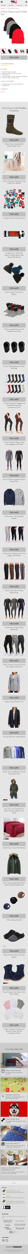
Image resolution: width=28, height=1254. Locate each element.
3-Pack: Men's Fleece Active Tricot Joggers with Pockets (14, 554)
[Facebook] (3, 1240)
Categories (3, 5)
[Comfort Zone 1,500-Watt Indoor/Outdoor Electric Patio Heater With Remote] (14, 244)
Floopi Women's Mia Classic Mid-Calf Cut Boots (14, 993)
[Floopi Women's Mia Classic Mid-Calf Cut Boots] (14, 983)
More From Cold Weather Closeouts (14, 109)
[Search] (26, 2)
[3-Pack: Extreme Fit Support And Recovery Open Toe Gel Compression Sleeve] (14, 1020)
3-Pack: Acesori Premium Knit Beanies (14, 293)
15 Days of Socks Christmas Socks (14, 218)
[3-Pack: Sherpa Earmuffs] (14, 911)
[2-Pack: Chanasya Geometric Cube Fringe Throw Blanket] (14, 172)
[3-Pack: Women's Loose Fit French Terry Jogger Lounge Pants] (14, 656)
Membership (5, 1214)
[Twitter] (7, 1240)
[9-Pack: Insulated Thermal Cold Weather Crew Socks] (14, 320)
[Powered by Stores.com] (14, 1247)
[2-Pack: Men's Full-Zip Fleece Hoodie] (14, 508)
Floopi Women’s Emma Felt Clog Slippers (14, 956)
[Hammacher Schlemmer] (8, 1221)
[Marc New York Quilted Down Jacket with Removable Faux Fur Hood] (14, 800)
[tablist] (14, 51)
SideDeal (3, 8)
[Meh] (8, 1224)
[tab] (3, 51)
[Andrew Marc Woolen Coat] (14, 693)
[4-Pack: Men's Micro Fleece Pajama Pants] (14, 582)
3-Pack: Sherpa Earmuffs (14, 920)
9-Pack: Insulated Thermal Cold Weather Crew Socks (14, 330)
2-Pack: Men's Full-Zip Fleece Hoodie (14, 517)
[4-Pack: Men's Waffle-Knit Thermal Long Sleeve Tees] (14, 763)
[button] (1, 2)
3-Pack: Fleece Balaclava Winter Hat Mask (14, 367)
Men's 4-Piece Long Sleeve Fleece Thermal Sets (14, 480)
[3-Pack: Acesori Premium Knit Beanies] (14, 283)
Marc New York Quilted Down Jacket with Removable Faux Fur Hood (14, 811)
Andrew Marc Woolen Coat (14, 701)
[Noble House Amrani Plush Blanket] (14, 839)
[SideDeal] (8, 1228)
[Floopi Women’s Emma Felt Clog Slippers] (14, 946)
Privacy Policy (11, 1251)
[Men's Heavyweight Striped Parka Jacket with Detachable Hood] (14, 874)
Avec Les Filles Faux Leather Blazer (14, 736)
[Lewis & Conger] (20, 1221)
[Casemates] (14, 1232)
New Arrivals (19, 5)
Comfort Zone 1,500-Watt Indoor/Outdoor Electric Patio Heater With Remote (14, 255)
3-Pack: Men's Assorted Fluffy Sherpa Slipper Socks (14, 145)
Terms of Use (17, 1251)
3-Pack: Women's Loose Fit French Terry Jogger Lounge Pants (14, 665)
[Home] (14, 2)
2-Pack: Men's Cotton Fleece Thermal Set (14, 628)
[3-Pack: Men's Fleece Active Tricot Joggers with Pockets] (14, 545)
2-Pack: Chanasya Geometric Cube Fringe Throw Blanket (14, 182)
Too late (14, 57)
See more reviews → (6, 1204)
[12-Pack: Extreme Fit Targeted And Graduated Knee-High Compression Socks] (14, 394)
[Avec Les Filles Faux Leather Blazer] (14, 728)
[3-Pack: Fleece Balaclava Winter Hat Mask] (14, 357)
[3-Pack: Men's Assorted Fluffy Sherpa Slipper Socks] (14, 135)
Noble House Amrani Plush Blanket (14, 848)
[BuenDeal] (20, 1228)
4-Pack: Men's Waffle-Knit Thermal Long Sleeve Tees (14, 773)
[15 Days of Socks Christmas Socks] (14, 209)
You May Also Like (14, 1049)
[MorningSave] (20, 1224)
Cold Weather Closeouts (13, 8)
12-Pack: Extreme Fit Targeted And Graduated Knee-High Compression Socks (14, 405)
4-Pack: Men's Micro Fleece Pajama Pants (14, 591)
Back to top (14, 1183)
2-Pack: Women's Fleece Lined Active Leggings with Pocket (14, 443)
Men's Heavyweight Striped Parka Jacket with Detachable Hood (14, 884)
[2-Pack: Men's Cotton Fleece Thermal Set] (14, 619)
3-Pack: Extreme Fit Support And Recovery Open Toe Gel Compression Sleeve (14, 1031)
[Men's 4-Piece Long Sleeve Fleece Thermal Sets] (14, 471)
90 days (3, 92)
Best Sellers (11, 5)
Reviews (4, 1187)
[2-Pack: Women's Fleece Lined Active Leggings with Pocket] (14, 433)
